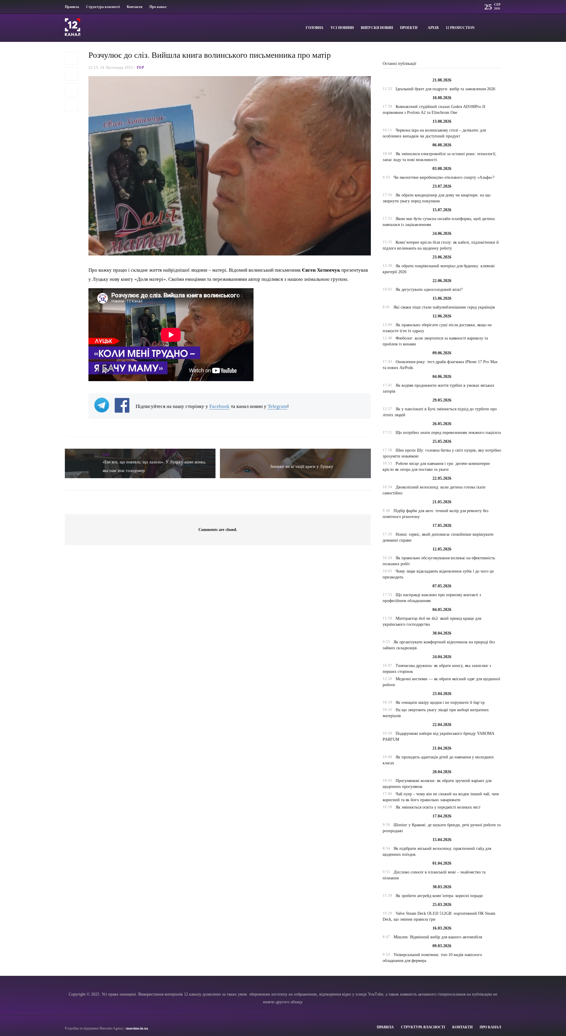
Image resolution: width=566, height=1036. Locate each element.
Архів (433, 28)
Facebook (219, 406)
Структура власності (103, 7)
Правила (72, 7)
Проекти (408, 28)
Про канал (158, 7)
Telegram (277, 406)
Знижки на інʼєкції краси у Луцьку (301, 466)
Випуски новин (377, 28)
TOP (140, 67)
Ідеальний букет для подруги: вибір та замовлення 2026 (445, 89)
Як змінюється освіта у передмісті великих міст (438, 807)
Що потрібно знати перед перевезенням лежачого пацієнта (448, 432)
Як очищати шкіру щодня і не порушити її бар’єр (440, 702)
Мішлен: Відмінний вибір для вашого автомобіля (438, 937)
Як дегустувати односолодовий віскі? (429, 289)
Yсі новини (342, 28)
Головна (314, 28)
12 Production (460, 28)
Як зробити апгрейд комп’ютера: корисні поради (439, 896)
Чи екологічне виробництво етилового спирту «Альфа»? (444, 177)
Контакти (134, 7)
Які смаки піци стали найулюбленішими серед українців (444, 307)
